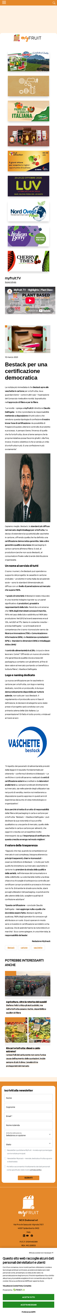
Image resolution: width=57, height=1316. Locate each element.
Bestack (11, 947)
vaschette (38, 947)
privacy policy (36, 1170)
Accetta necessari (29, 1305)
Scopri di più (10, 282)
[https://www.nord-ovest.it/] (28, 213)
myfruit (10, 973)
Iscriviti (28, 1177)
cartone (24, 947)
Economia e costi (15, 1019)
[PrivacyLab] (18, 1289)
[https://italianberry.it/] (28, 238)
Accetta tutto (28, 1297)
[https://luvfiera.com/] (28, 188)
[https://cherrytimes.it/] (28, 263)
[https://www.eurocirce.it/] (28, 63)
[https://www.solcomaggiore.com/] (28, 88)
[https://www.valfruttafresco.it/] (28, 113)
